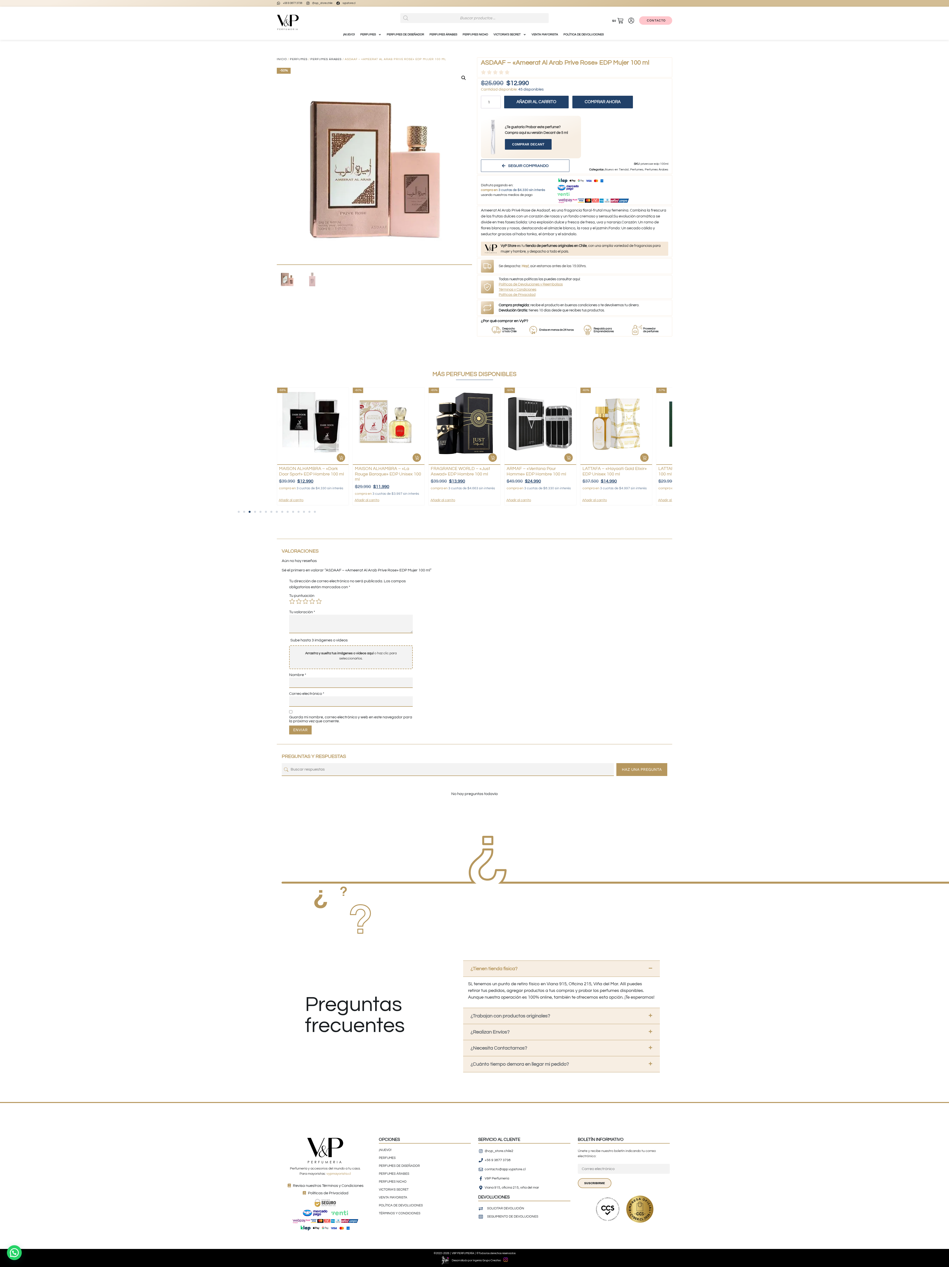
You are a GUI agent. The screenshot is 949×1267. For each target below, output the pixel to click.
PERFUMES (368, 34)
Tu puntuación (301, 596)
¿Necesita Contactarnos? (499, 1048)
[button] (463, 77)
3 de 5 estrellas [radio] (305, 601)
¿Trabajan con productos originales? (510, 1015)
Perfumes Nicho (475, 34)
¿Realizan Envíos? (490, 1032)
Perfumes (298, 59)
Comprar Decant (528, 144)
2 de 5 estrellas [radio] (299, 601)
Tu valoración (302, 612)
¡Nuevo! (349, 34)
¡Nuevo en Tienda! (616, 169)
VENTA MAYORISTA (545, 34)
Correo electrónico (306, 694)
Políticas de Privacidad (517, 295)
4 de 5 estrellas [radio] (312, 601)
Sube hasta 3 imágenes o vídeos (319, 640)
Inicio (282, 59)
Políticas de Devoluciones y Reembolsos (531, 284)
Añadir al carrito (536, 102)
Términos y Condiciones (517, 289)
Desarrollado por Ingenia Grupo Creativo (476, 1260)
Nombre (297, 675)
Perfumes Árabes (443, 34)
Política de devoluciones (583, 34)
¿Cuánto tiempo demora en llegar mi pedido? (520, 1064)
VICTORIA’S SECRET (507, 34)
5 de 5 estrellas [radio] (319, 601)
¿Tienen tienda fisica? (494, 968)
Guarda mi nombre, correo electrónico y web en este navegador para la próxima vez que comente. (350, 719)
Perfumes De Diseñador (405, 34)
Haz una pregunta (642, 769)
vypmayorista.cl (338, 1173)
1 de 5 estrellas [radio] (292, 601)
